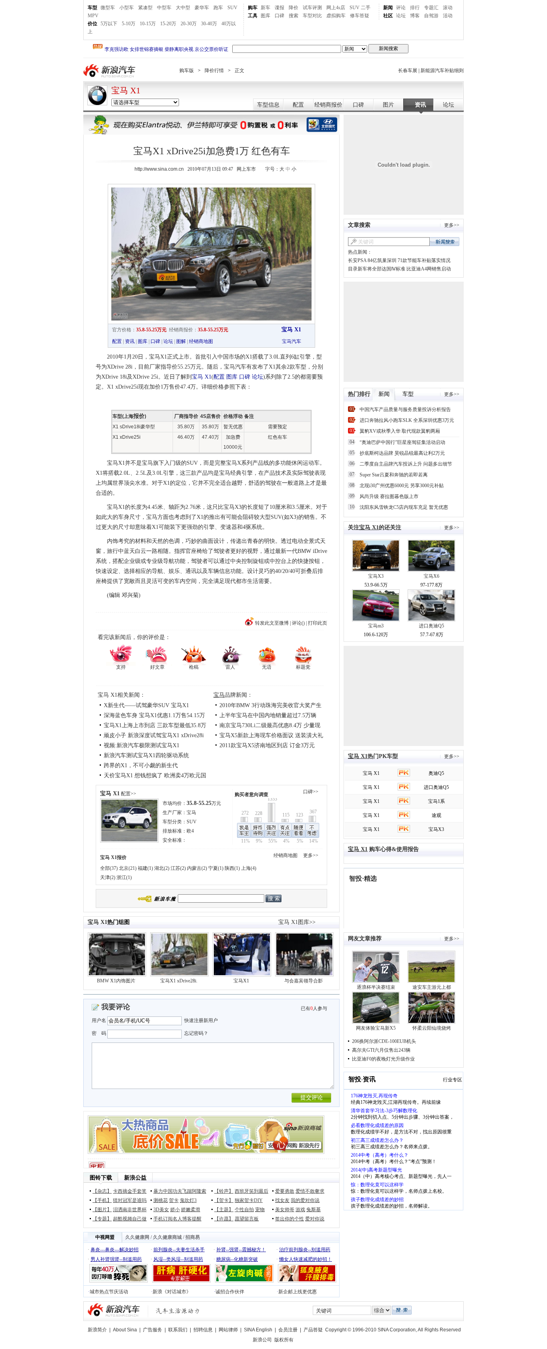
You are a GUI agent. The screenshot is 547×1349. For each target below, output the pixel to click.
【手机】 (102, 1200)
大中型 (183, 7)
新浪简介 (97, 1330)
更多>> (310, 855)
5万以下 (109, 23)
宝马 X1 (126, 90)
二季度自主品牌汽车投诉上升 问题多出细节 (406, 464)
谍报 (279, 7)
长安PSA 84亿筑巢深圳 (372, 260)
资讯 (420, 105)
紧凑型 (145, 7)
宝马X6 (431, 576)
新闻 (388, 7)
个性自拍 (244, 1209)
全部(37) (109, 868)
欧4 (190, 831)
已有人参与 (314, 1008)
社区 (388, 15)
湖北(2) (161, 868)
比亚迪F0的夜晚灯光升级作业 (383, 1059)
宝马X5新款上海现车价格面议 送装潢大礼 (271, 735)
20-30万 (189, 23)
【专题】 (102, 1219)
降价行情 (214, 70)
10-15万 (148, 23)
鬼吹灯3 (188, 1200)
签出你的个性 (289, 1219)
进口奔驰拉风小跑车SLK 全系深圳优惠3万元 (407, 420)
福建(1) (145, 868)
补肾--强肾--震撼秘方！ (241, 1249)
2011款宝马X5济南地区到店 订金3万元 (267, 745)
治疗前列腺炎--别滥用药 (304, 1249)
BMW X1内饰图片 (116, 981)
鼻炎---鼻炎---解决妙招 (114, 1249)
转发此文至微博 (272, 623)
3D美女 (161, 1209)
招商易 (192, 1237)
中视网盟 (105, 1237)
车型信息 (268, 105)
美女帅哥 (284, 1209)
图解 (181, 341)
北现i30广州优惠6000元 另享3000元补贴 (402, 485)
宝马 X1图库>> (297, 922)
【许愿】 (223, 1219)
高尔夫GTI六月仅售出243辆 (381, 1050)
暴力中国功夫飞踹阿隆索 (179, 1191)
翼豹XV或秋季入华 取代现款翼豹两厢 (400, 431)
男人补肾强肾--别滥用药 (116, 1259)
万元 (204, 803)
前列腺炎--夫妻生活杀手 (179, 1249)
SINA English (258, 1330)
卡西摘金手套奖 (130, 1191)
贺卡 (174, 1200)
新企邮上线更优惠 (297, 1292)
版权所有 (284, 1340)
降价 (293, 7)
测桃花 (160, 1200)
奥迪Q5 (436, 773)
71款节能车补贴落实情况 (424, 260)
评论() (298, 623)
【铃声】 (223, 1191)
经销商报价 (328, 105)
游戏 (300, 1209)
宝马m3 (376, 626)
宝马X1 (241, 981)
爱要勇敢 (284, 1191)
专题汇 (431, 7)
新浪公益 (135, 1178)
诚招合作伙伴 (229, 1292)
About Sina (125, 1330)
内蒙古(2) (197, 868)
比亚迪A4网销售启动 (428, 269)
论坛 (401, 15)
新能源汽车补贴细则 (442, 70)
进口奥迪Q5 (431, 626)
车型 (92, 7)
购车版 (186, 70)
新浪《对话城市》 (172, 1292)
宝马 (219, 695)
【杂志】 (102, 1191)
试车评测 (312, 7)
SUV (232, 7)
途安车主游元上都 (431, 987)
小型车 (126, 7)
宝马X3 (376, 576)
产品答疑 (313, 1330)
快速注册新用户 (201, 1020)
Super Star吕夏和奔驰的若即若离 (394, 475)
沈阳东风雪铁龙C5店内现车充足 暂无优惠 (404, 507)
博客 (415, 15)
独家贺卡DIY (249, 1200)
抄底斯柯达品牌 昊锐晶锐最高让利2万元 (402, 453)
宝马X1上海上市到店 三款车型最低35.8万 (155, 725)
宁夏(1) (215, 868)
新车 (265, 7)
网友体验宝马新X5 (376, 1028)
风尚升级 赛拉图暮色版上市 (389, 496)
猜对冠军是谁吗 (130, 1200)
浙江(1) (124, 877)
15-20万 (168, 23)
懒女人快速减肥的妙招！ (305, 1259)
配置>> (128, 793)
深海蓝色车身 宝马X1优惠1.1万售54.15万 (154, 715)
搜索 (293, 15)
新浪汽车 (110, 70)
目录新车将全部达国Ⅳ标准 (376, 269)
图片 (388, 105)
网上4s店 (335, 7)
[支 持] (121, 654)
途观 (436, 815)
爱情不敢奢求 (310, 1191)
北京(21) (128, 868)
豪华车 (202, 7)
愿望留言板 (247, 1219)
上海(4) (248, 868)
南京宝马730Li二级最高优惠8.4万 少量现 (269, 725)
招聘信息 (203, 1330)
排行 (415, 7)
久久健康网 (137, 1237)
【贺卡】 (223, 1200)
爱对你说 (314, 1219)
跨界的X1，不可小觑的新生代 (141, 765)
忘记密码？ (196, 1033)
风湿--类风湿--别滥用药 (178, 1259)
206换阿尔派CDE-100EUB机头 (384, 1041)
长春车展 (407, 70)
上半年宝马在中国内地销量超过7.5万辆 (267, 715)
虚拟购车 (336, 15)
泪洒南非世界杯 (130, 1209)
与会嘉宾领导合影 (303, 981)
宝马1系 (436, 801)
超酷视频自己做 (130, 1219)
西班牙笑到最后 (251, 1191)
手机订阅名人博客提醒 (177, 1219)
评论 (401, 7)
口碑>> (310, 791)
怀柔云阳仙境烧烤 (431, 1028)
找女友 (282, 1200)
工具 (252, 15)
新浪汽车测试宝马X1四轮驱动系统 (146, 755)
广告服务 (152, 1330)
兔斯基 (313, 1209)
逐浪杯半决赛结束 (376, 987)
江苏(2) (178, 868)
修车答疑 (359, 15)
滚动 (447, 7)
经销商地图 (201, 341)
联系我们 (177, 1330)
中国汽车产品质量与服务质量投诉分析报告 (405, 409)
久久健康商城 (167, 1237)
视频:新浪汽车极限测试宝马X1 (141, 745)
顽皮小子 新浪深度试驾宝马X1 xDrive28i (154, 735)
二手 (365, 7)
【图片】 (102, 1209)
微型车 (108, 7)
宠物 (260, 1209)
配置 (298, 105)
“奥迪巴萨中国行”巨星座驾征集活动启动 (402, 442)
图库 (265, 15)
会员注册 (288, 1330)
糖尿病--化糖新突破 (237, 1259)
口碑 (279, 15)
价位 (92, 23)
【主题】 (223, 1209)
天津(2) (107, 877)
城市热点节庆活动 (109, 1292)
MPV (93, 15)
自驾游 (431, 15)
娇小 (175, 1209)
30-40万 (209, 23)
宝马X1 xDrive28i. (178, 981)
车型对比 (312, 15)
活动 (447, 15)
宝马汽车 (291, 341)
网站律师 (228, 1330)
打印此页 (317, 623)
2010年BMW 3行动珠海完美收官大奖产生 (270, 705)
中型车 (164, 7)
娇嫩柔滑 (190, 1209)
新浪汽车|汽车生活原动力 (178, 1311)
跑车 (218, 7)
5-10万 (128, 23)
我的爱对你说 (305, 1200)
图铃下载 (101, 1178)
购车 (252, 7)
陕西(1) (232, 868)
